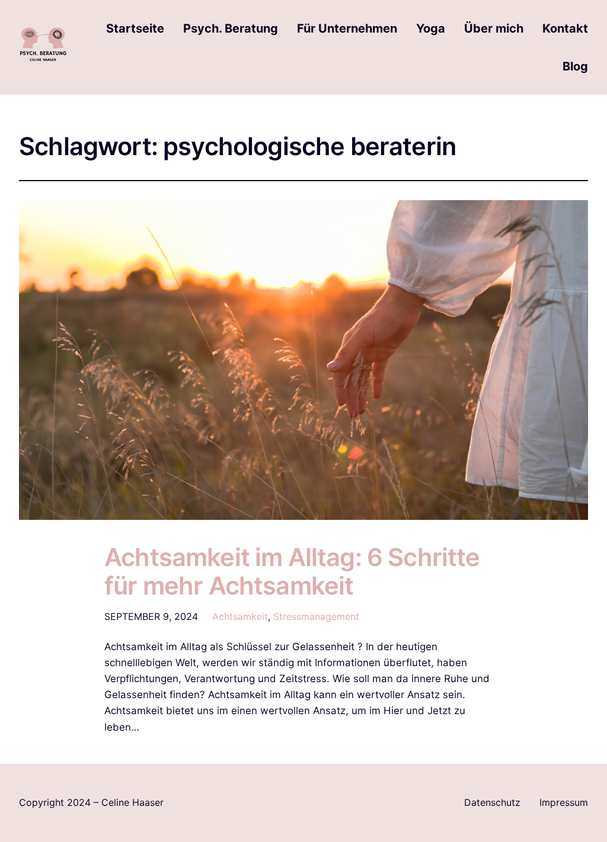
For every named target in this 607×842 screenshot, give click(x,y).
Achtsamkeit (240, 616)
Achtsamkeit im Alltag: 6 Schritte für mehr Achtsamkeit (292, 572)
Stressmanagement (316, 616)
